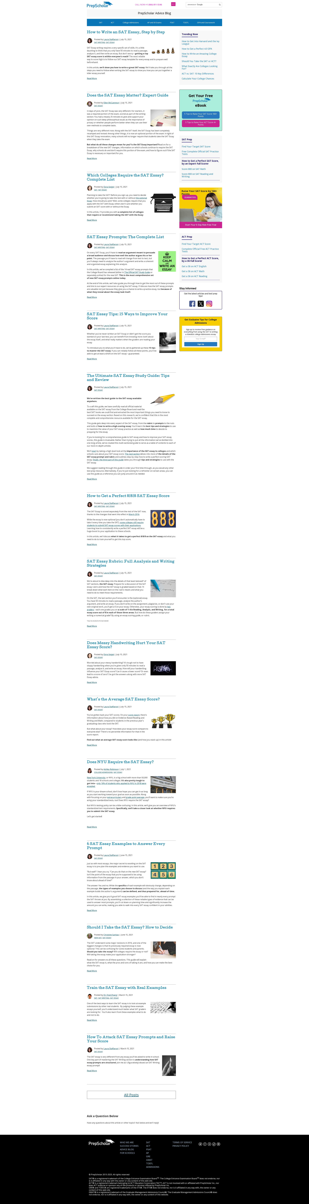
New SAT (98, 938)
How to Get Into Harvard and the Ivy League (200, 42)
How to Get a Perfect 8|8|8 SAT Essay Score (128, 496)
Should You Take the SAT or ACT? (199, 61)
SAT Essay (110, 42)
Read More (92, 78)
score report (134, 715)
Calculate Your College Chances (198, 78)
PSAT (172, 22)
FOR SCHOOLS (127, 1153)
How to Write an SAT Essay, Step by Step (126, 32)
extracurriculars (114, 797)
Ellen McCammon (111, 102)
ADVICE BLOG (127, 1149)
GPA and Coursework (206, 22)
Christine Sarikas (111, 934)
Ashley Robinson (111, 769)
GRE (148, 1156)
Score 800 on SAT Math (194, 169)
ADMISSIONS (152, 1167)
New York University (96, 777)
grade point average (135, 797)
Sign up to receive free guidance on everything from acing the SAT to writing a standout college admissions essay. (201, 331)
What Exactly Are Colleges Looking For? (200, 67)
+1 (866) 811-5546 (154, 4)
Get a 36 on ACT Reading (194, 276)
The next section (132, 454)
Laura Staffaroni (111, 39)
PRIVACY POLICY (180, 1146)
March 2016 (134, 514)
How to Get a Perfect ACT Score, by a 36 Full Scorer (200, 259)
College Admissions (131, 22)
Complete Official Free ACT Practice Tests (200, 250)
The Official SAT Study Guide (137, 272)
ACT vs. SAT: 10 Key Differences (198, 73)
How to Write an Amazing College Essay (199, 55)
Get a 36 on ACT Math (193, 271)
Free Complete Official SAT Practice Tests (200, 152)
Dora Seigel (109, 187)
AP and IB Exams (154, 22)
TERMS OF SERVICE (182, 1142)
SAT (100, 22)
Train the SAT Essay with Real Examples (126, 988)
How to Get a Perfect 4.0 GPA (197, 48)
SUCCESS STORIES (129, 1146)
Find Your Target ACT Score (196, 243)
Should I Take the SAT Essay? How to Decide (130, 927)
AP (147, 1153)
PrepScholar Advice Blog (154, 13)
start (94, 451)
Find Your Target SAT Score (196, 146)
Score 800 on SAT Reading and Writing (197, 175)
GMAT (149, 1160)
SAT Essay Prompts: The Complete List (125, 237)
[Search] (219, 5)
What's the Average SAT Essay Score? (123, 699)
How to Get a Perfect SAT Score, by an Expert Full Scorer (200, 162)
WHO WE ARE (127, 1142)
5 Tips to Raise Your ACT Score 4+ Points (200, 123)
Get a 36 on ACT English (194, 266)
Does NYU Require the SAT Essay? (120, 762)
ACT (112, 22)
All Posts (131, 1094)
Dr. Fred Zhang (110, 995)
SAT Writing (99, 42)
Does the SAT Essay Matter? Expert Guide (127, 95)
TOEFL (186, 22)
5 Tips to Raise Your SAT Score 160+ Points (200, 115)
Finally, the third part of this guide (108, 459)
